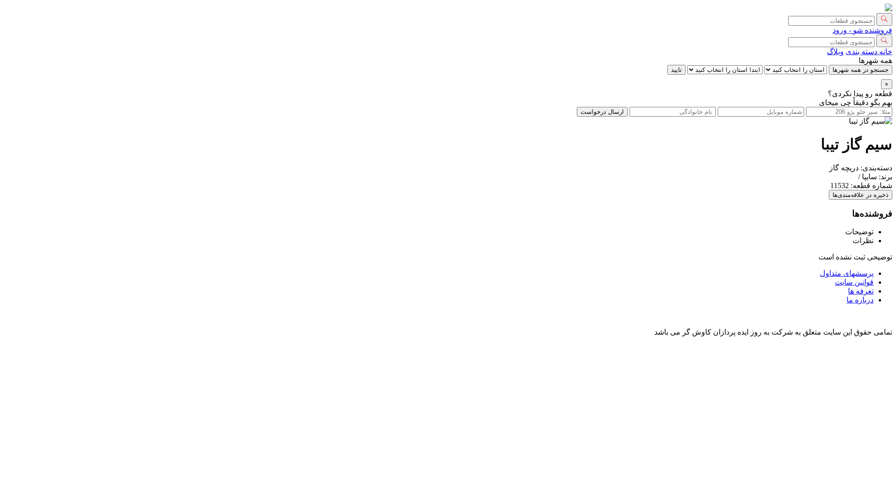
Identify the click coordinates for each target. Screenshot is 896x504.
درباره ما (860, 300)
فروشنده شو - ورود (862, 30)
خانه (884, 52)
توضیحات (859, 232)
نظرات (863, 241)
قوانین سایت (854, 282)
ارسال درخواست (602, 111)
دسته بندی (861, 52)
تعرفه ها (861, 291)
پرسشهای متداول (847, 273)
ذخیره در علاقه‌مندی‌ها (861, 194)
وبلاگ (835, 52)
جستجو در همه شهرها (861, 69)
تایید (676, 69)
